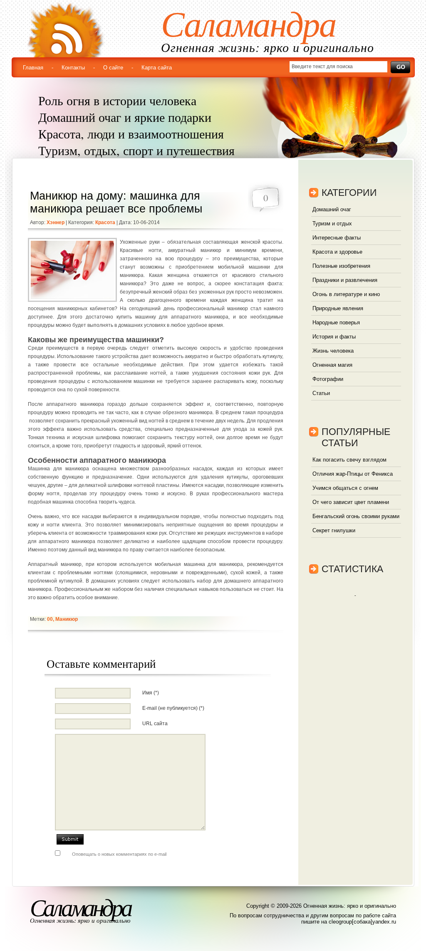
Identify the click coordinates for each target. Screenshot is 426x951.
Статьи (321, 393)
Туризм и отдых (332, 223)
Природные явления (337, 308)
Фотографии (327, 379)
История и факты (334, 336)
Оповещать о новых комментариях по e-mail (119, 854)
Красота (105, 222)
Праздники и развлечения (344, 280)
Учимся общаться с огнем (345, 488)
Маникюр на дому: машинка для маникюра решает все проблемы (116, 202)
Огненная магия (332, 365)
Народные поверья (336, 322)
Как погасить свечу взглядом (349, 460)
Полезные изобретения (341, 266)
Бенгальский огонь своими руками (355, 516)
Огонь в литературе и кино (346, 294)
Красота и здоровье (337, 252)
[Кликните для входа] (8, 8)
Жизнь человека (333, 351)
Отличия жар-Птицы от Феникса (352, 474)
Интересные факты (336, 238)
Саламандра (248, 24)
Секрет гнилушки (333, 530)
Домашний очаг (331, 209)
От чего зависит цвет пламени (350, 502)
